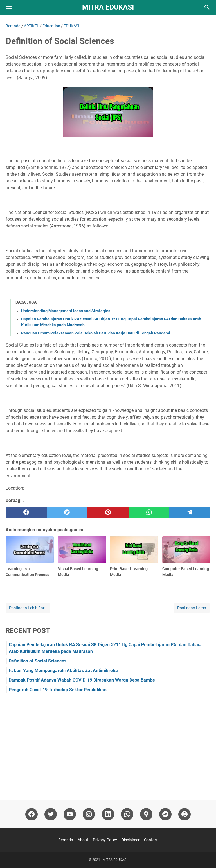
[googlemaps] (146, 814)
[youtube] (70, 814)
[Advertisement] (108, 743)
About (83, 840)
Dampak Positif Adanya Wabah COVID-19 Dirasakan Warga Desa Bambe (82, 680)
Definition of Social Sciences (37, 661)
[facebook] (26, 512)
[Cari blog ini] (207, 7)
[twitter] (67, 512)
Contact (151, 840)
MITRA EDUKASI (108, 7)
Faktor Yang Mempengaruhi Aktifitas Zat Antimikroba (63, 670)
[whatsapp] (149, 512)
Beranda (65, 840)
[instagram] (89, 814)
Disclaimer (131, 840)
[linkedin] (108, 814)
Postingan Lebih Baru (28, 608)
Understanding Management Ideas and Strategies (65, 311)
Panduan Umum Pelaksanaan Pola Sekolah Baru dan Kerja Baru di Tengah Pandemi (95, 333)
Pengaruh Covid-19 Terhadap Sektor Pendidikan (58, 689)
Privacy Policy (105, 840)
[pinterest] (108, 512)
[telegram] (189, 512)
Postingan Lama (191, 608)
